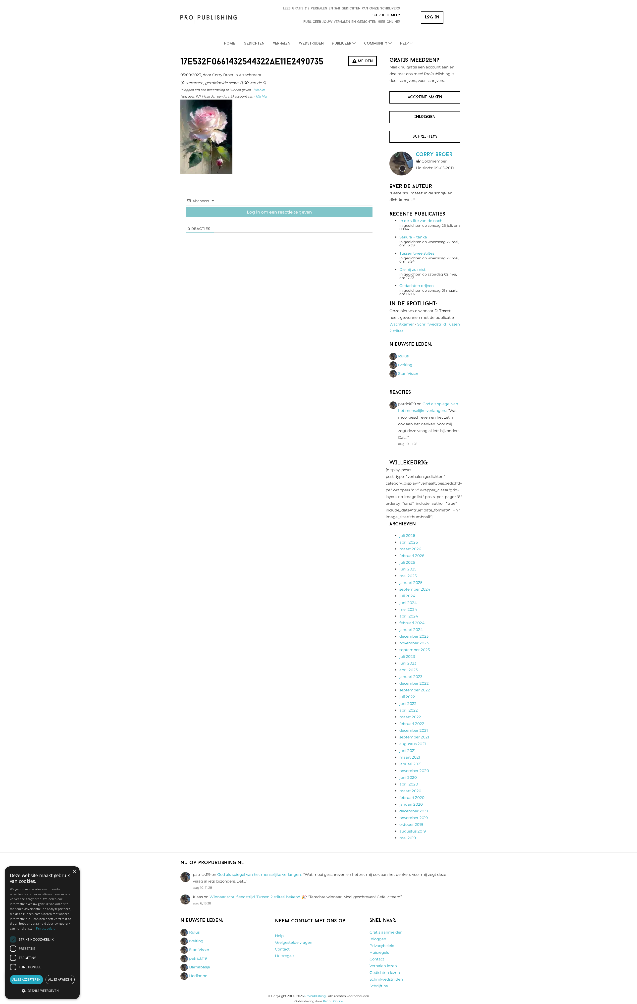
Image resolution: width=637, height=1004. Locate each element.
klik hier (259, 90)
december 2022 (414, 683)
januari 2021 (410, 764)
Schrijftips (379, 986)
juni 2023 (407, 663)
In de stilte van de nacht (421, 220)
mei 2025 (408, 575)
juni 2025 (407, 569)
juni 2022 (408, 703)
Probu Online (333, 1001)
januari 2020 (411, 804)
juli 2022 (407, 696)
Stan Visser (408, 373)
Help (279, 935)
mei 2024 (408, 609)
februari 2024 (412, 622)
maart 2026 (410, 549)
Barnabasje (199, 967)
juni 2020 (408, 777)
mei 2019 (407, 838)
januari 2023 (410, 676)
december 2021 (413, 730)
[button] (42, 991)
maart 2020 (410, 790)
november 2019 (413, 817)
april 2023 (408, 670)
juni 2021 (407, 750)
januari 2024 (411, 629)
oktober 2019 (411, 824)
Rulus (403, 356)
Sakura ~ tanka (413, 237)
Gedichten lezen (385, 972)
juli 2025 (407, 562)
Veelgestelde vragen (293, 942)
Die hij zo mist (412, 269)
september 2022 (414, 690)
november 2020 (414, 770)
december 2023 (413, 636)
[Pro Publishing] (208, 17)
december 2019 (413, 811)
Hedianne (198, 975)
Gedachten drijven (416, 285)
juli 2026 (407, 535)
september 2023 (414, 649)
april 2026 (408, 542)
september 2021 (414, 737)
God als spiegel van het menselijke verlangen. (259, 874)
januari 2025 (410, 582)
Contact (282, 949)
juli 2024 (407, 596)
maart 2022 (410, 717)
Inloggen (378, 939)
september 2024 (414, 589)
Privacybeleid (382, 945)
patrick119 (198, 958)
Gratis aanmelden (386, 932)
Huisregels (284, 955)
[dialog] (42, 932)
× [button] (74, 872)
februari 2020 (412, 797)
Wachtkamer (401, 324)
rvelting (405, 364)
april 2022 (408, 710)
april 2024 (408, 616)
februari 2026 (411, 555)
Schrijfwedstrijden (386, 979)
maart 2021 (409, 757)
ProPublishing (315, 996)
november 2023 (413, 643)
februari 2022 (411, 723)
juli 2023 (407, 656)
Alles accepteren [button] (26, 979)
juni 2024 (408, 602)
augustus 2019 (412, 831)
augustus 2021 (412, 743)
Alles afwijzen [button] (60, 979)
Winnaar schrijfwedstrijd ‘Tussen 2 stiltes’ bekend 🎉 (258, 896)
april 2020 (408, 784)
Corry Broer (434, 154)
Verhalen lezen (383, 965)
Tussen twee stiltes (416, 253)
